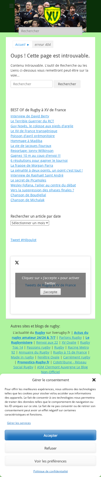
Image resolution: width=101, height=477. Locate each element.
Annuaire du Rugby (34, 352)
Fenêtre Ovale (48, 357)
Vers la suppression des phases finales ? (42, 190)
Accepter (51, 435)
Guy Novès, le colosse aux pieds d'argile (42, 126)
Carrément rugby (76, 357)
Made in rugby (22, 357)
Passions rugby (38, 347)
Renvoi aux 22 (47, 342)
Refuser (50, 448)
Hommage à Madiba (26, 140)
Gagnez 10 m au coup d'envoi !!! (36, 155)
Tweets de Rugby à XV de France (50, 285)
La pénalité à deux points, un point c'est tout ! (47, 170)
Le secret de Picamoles (28, 180)
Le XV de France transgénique (34, 131)
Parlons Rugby (70, 337)
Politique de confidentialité (50, 471)
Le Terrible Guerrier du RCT (32, 121)
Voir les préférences (50, 461)
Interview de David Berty (30, 116)
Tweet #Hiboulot (23, 240)
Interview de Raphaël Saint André (37, 175)
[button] (94, 379)
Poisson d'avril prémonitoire (33, 136)
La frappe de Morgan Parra (32, 165)
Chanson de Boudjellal (28, 195)
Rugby (59, 347)
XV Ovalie (69, 342)
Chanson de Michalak (27, 200)
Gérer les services (19, 423)
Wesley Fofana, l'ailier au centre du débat (43, 185)
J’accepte (50, 292)
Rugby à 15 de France (70, 352)
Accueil (22, 44)
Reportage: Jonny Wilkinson (32, 150)
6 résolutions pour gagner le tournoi (39, 160)
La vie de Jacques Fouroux (31, 145)
